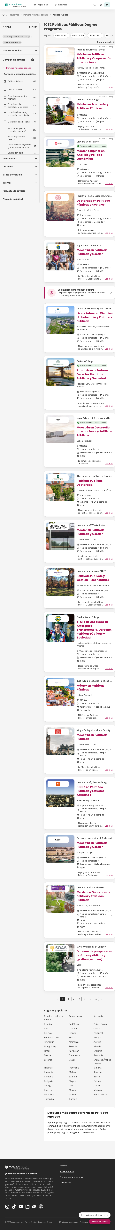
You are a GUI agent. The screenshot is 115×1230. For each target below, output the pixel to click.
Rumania (48, 1076)
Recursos (62, 4)
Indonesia (74, 1067)
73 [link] (96, 998)
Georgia (48, 1085)
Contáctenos (65, 1182)
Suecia (47, 1055)
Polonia (73, 1046)
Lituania (98, 1050)
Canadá (73, 1028)
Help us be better (100, 1221)
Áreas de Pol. (78, 35)
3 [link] (73, 998)
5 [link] (85, 998)
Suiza (71, 1037)
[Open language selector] (100, 4)
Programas (42, 4)
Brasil (72, 1059)
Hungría (98, 1037)
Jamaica (98, 1067)
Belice (97, 1076)
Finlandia (98, 1055)
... (90, 998)
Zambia (73, 1076)
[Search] (94, 4)
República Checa (52, 1037)
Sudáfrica (74, 1024)
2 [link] (68, 998)
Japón (97, 1085)
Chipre (72, 1081)
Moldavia (49, 1094)
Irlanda (97, 1046)
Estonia (97, 1081)
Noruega (73, 1094)
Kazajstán (74, 1050)
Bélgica (48, 1033)
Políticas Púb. (61, 35)
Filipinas (48, 1067)
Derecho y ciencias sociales (18, 68)
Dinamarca (74, 1055)
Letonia (48, 1059)
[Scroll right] (112, 35)
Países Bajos (100, 1024)
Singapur (49, 1041)
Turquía (73, 1099)
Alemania (74, 1041)
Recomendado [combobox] (104, 42)
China (97, 1028)
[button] (16, 36)
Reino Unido (75, 1016)
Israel (47, 1050)
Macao (72, 1090)
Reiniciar (33, 26)
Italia (46, 1028)
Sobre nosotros (67, 1171)
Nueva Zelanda (101, 1094)
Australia (98, 1016)
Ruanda (98, 1072)
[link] (60, 14)
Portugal (98, 1033)
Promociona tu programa (71, 1177)
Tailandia (49, 1099)
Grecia (72, 1085)
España (48, 1024)
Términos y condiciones (68, 1222)
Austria (97, 1041)
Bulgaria (48, 1081)
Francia (72, 1033)
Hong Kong (50, 1046)
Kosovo (48, 1090)
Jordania (48, 1072)
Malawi (72, 1072)
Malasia (98, 1090)
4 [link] (79, 998)
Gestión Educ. (95, 35)
